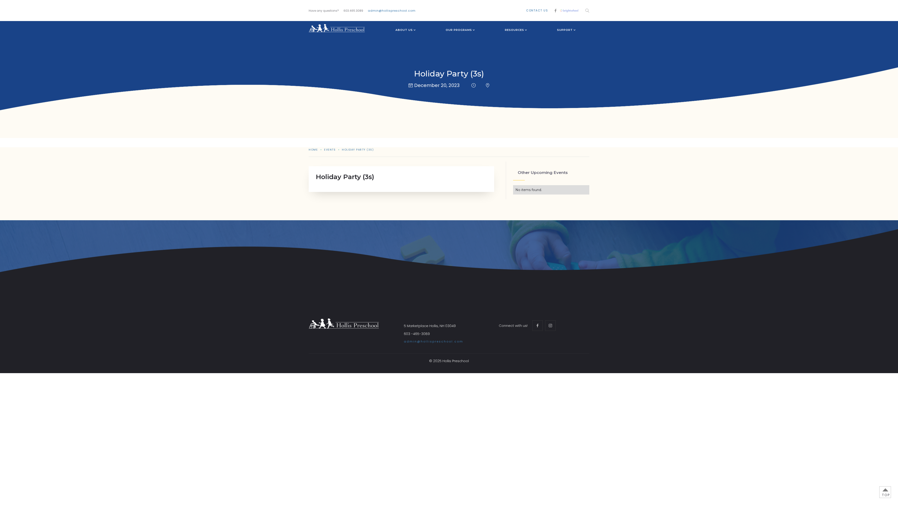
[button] (404, 30)
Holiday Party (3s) (358, 150)
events (330, 150)
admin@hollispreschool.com (392, 11)
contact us (537, 10)
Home (313, 150)
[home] (337, 28)
